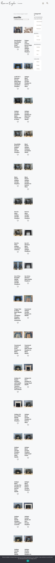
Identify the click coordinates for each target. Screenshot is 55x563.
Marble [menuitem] (38, 47)
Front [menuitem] (38, 36)
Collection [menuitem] (37, 19)
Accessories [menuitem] (37, 17)
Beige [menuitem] (38, 65)
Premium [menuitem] (39, 28)
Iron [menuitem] (37, 54)
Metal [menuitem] (38, 50)
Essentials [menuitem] (39, 25)
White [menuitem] (38, 69)
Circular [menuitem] (38, 39)
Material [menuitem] (37, 44)
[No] (53, 559)
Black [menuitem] (38, 61)
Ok (28, 560)
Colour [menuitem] (36, 59)
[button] (43, 3)
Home (15, 14)
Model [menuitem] (36, 33)
